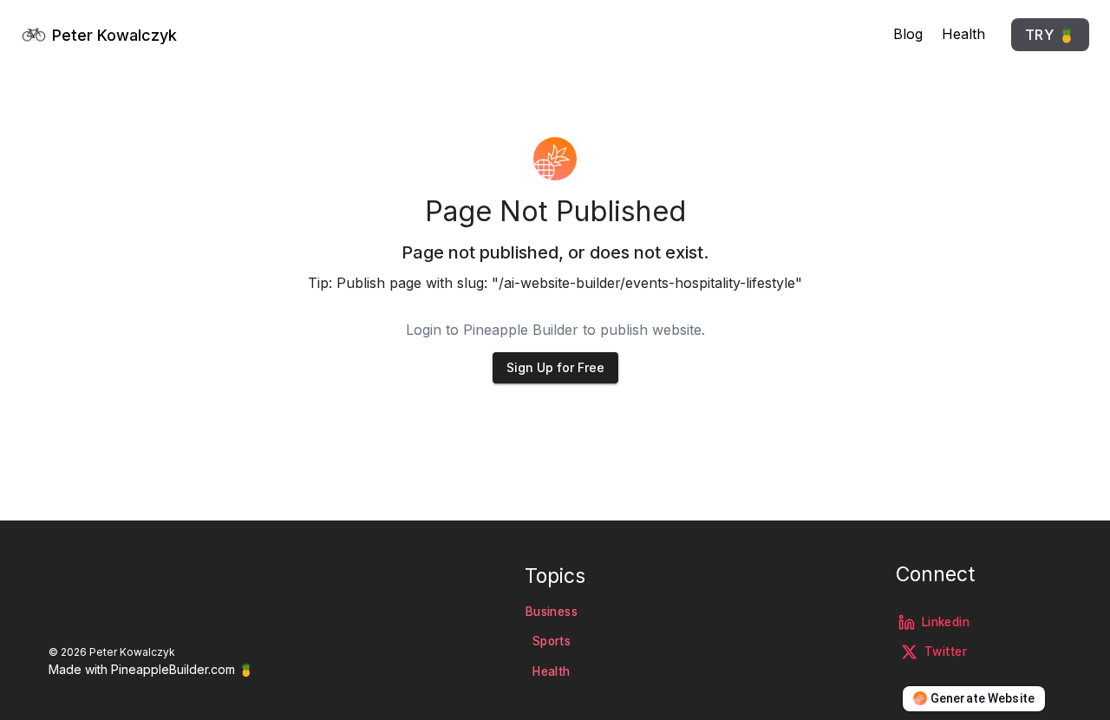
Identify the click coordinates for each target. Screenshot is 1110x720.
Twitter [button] (945, 651)
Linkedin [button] (946, 622)
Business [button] (552, 612)
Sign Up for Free (555, 367)
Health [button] (551, 671)
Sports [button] (551, 641)
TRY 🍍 (1050, 34)
